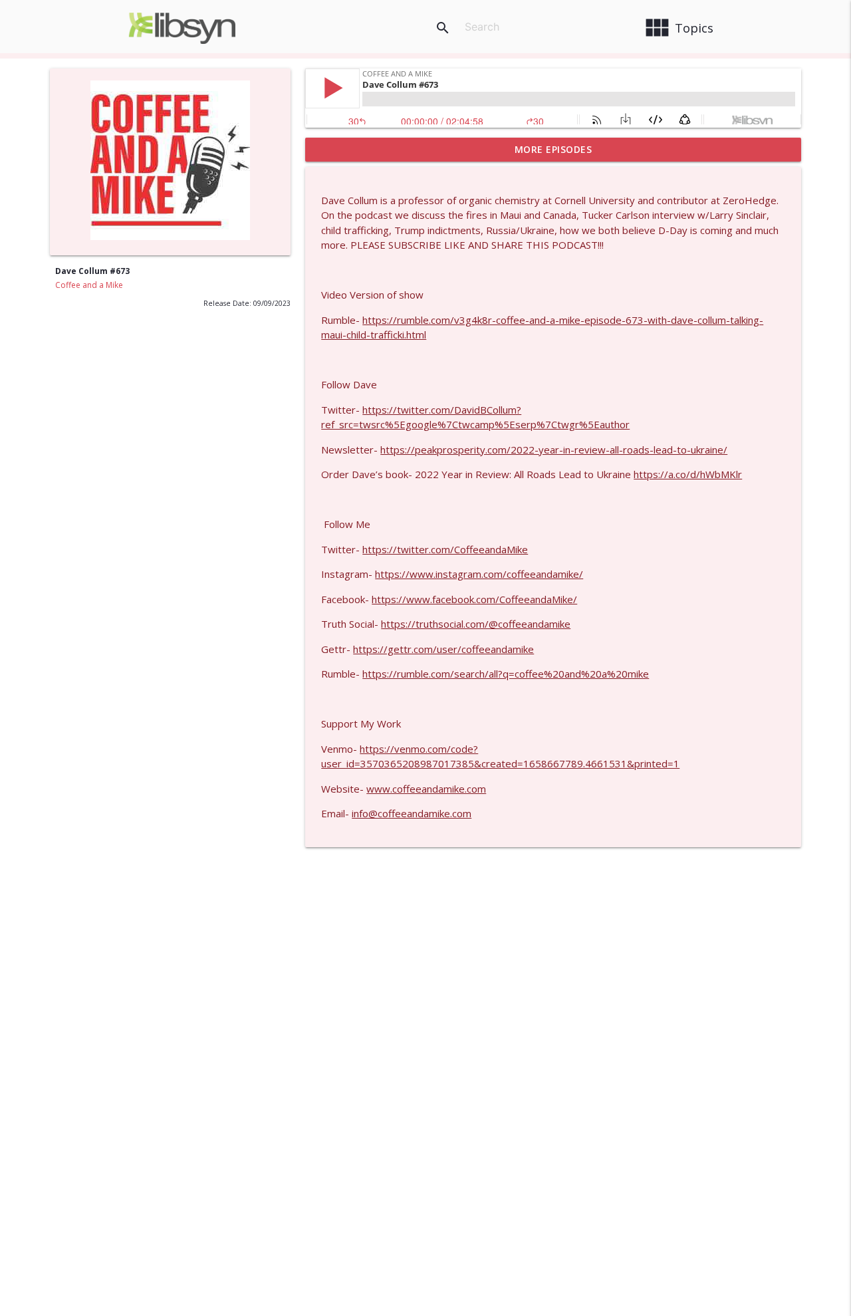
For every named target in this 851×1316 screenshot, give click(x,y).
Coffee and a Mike (89, 285)
